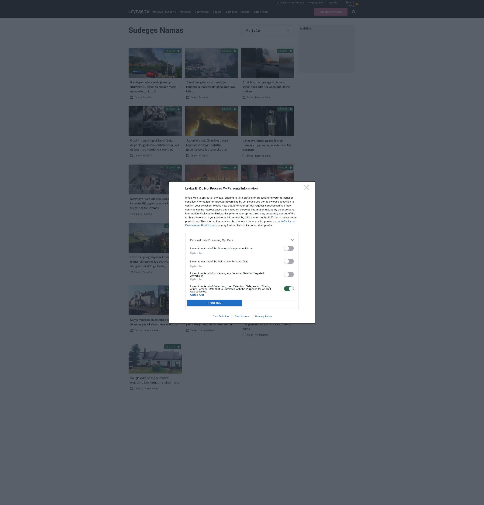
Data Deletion (221, 316)
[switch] (289, 248)
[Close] (307, 188)
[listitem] (242, 240)
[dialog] (242, 252)
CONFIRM (215, 303)
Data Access (242, 316)
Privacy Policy (263, 316)
